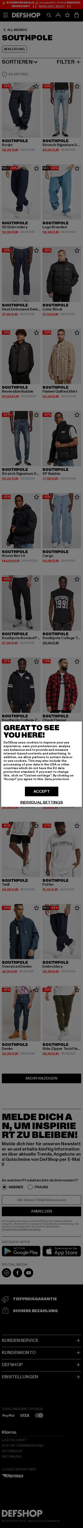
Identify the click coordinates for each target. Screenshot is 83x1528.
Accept (41, 791)
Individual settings (41, 802)
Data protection (57, 779)
